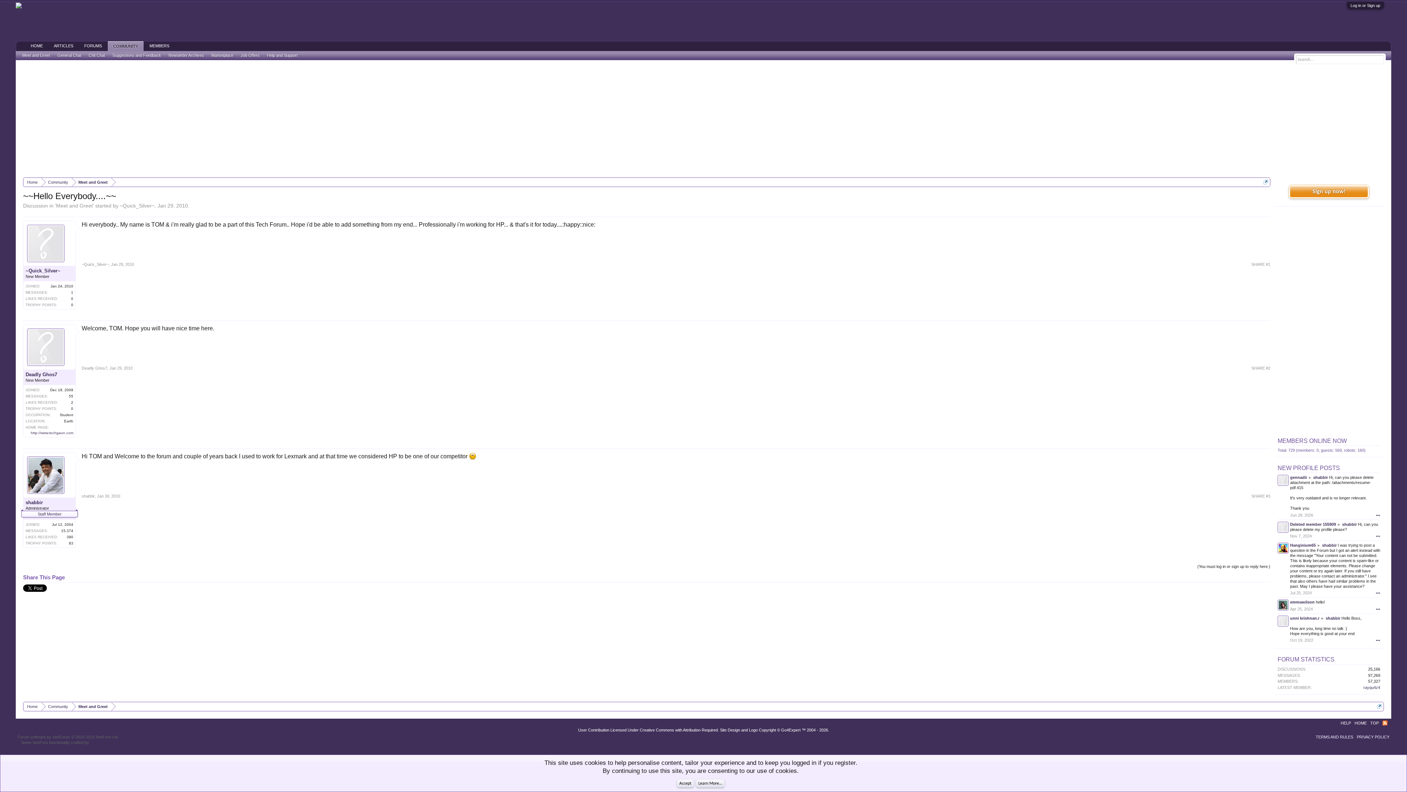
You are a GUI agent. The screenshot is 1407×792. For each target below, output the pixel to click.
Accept (685, 783)
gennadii (1298, 477)
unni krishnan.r (1304, 618)
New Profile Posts (1309, 468)
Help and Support (282, 55)
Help (1346, 723)
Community (125, 46)
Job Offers (250, 55)
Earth (68, 421)
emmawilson (1302, 602)
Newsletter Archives (186, 55)
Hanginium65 (1303, 545)
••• (1378, 515)
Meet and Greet (74, 206)
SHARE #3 (1260, 496)
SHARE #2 (1260, 368)
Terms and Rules (1334, 737)
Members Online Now (1312, 441)
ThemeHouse (102, 742)
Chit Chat (97, 55)
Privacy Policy (1373, 737)
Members (159, 46)
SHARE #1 (1260, 264)
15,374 (67, 531)
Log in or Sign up (1365, 5)
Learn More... (710, 783)
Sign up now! (1328, 192)
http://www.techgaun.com (52, 433)
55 (71, 396)
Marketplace (222, 55)
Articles (63, 46)
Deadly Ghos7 (41, 374)
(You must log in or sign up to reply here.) (1233, 566)
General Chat (69, 55)
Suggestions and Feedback (136, 55)
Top (1374, 723)
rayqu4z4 (1371, 687)
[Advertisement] (703, 118)
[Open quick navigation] (1265, 182)
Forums (93, 46)
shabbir (34, 502)
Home (37, 46)
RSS (1385, 723)
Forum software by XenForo (68, 737)
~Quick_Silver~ (137, 206)
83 (71, 543)
